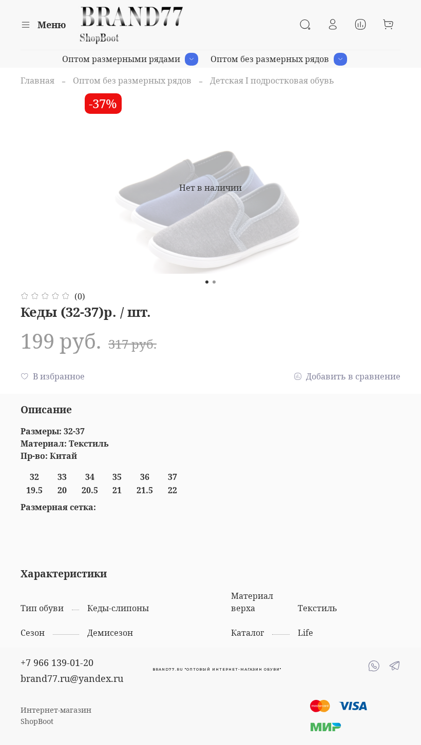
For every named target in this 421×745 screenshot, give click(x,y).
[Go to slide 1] (206, 282)
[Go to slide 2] (214, 282)
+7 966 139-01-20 (57, 662)
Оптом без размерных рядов (269, 59)
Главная (37, 80)
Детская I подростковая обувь (272, 80)
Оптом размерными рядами (121, 59)
